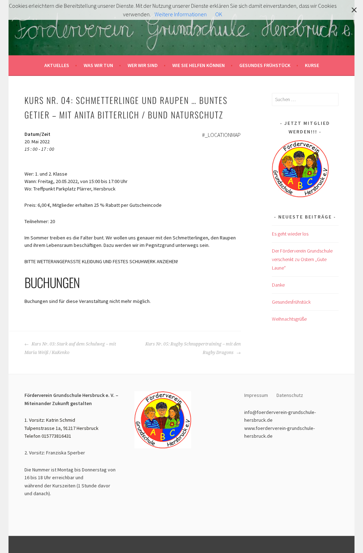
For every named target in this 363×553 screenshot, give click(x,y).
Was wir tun (98, 65)
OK (218, 14)
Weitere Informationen (181, 14)
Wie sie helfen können (198, 65)
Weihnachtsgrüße (289, 319)
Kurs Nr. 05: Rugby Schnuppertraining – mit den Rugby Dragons (193, 348)
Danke (278, 285)
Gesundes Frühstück (264, 65)
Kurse (312, 65)
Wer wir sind (143, 65)
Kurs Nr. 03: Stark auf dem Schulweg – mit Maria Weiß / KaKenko (70, 348)
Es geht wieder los (290, 234)
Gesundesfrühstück (291, 302)
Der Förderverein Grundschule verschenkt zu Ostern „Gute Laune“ (302, 259)
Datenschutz (290, 395)
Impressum (256, 395)
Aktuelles (56, 65)
